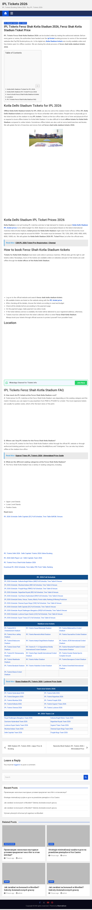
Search (86, 777)
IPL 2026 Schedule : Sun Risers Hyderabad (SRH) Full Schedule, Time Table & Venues (33, 596)
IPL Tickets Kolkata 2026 (13, 704)
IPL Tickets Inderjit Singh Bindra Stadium (40, 641)
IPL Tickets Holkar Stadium (35, 659)
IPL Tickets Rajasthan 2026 (53, 697)
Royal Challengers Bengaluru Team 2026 (18, 718)
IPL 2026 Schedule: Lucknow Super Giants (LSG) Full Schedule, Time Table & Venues (33, 614)
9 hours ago (10, 893)
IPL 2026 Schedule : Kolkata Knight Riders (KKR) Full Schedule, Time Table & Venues (33, 581)
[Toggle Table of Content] (36, 86)
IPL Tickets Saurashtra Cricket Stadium (73, 634)
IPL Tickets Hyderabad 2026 (14, 693)
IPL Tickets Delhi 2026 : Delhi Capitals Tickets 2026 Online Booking (28, 553)
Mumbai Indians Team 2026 (13, 729)
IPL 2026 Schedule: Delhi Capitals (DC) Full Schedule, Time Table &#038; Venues (33, 517)
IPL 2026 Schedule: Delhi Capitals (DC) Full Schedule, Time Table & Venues (30, 607)
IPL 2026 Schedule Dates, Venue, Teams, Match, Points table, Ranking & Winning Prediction (35, 599)
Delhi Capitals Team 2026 (13, 732)
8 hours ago (54, 855)
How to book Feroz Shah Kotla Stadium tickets (23, 94)
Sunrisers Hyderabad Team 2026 (15, 721)
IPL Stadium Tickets (11, 23)
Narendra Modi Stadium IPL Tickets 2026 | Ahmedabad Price (68, 747)
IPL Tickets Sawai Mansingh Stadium (38, 628)
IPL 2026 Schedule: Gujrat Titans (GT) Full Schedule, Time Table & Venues (29, 618)
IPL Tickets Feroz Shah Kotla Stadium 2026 (20, 562)
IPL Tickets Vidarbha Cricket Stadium (39, 666)
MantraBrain (61, 906)
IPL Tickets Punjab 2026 (52, 700)
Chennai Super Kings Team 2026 (62, 729)
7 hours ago (10, 858)
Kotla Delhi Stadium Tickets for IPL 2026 (21, 89)
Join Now (81, 383)
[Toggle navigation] (12, 13)
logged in (17, 765)
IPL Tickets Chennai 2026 (13, 708)
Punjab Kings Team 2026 (59, 732)
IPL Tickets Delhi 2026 (52, 693)
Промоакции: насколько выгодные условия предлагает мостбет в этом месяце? (35, 792)
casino (51, 844)
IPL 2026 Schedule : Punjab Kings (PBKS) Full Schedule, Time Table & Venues (30, 589)
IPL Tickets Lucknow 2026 (53, 708)
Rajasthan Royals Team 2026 (61, 721)
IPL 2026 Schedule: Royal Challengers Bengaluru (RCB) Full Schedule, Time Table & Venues (35, 610)
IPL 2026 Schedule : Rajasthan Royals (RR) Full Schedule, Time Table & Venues (31, 592)
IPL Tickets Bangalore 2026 (13, 697)
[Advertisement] (22, 69)
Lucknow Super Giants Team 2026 (16, 725)
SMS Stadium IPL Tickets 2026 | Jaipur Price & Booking (25, 747)
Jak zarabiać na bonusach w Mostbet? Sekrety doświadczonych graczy (30, 803)
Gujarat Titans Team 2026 (60, 725)
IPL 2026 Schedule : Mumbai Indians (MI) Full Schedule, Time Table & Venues (30, 585)
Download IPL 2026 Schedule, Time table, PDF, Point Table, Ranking (28, 567)
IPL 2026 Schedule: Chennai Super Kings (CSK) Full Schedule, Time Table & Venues (32, 603)
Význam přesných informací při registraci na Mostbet (23, 813)
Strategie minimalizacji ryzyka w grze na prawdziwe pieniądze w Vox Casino (32, 797)
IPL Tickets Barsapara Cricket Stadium (72, 659)
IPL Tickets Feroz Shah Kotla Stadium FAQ (21, 99)
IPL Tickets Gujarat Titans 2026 (55, 704)
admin (20, 858)
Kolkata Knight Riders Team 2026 (62, 718)
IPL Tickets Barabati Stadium (14, 666)
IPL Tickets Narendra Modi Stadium (38, 634)
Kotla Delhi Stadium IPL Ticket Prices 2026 (22, 92)
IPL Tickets (22, 23)
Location (10, 97)
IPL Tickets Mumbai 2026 (13, 700)
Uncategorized (9, 844)
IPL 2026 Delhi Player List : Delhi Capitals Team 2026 (23, 558)
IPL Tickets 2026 (14, 4)
